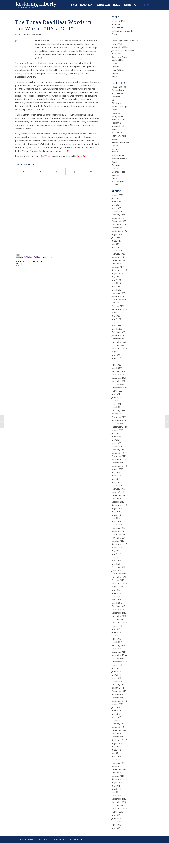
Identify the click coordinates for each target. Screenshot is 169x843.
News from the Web (121, 142)
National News (118, 60)
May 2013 (116, 714)
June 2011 (116, 789)
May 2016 (116, 596)
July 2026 (116, 198)
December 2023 (119, 299)
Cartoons (116, 96)
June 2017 (116, 554)
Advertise (116, 24)
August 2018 (117, 508)
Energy (115, 109)
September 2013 (119, 701)
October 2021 (118, 384)
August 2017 (117, 547)
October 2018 (118, 501)
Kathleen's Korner (120, 135)
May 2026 (116, 205)
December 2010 (119, 798)
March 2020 (117, 446)
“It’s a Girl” (81, 156)
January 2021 (118, 413)
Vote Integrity (118, 181)
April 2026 (116, 208)
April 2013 (116, 717)
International (118, 126)
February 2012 (118, 763)
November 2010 (119, 802)
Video (114, 178)
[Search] (135, 5)
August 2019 (117, 469)
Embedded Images (120, 106)
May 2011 (116, 792)
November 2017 (119, 537)
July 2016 (116, 590)
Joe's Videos (117, 132)
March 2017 (117, 563)
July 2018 (116, 511)
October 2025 (118, 227)
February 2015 (118, 645)
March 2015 (117, 642)
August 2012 (117, 743)
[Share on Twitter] (40, 171)
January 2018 (118, 531)
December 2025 (119, 221)
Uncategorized (118, 171)
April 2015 (116, 639)
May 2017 (116, 557)
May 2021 (116, 400)
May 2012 (116, 753)
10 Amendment (119, 87)
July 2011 (116, 785)
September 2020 (119, 426)
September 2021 (119, 387)
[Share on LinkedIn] (74, 171)
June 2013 (116, 710)
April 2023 (116, 325)
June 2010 (116, 818)
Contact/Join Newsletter (123, 31)
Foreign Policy (118, 116)
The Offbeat (117, 168)
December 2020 (119, 417)
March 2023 (117, 329)
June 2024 (116, 280)
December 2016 (119, 573)
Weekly (115, 184)
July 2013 (116, 707)
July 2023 (116, 315)
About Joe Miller (119, 21)
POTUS (115, 152)
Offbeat (115, 63)
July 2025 (116, 237)
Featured (116, 113)
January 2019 (118, 492)
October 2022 (118, 345)
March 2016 (117, 603)
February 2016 (118, 606)
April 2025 (116, 247)
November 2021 (119, 381)
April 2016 (116, 599)
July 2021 (116, 394)
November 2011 (119, 772)
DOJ (113, 100)
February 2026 (118, 214)
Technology (117, 165)
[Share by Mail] (91, 171)
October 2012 (118, 736)
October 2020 (118, 423)
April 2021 (116, 404)
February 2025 (118, 253)
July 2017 (116, 550)
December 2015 (119, 612)
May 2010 (116, 821)
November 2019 (119, 459)
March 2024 (117, 289)
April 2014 (116, 678)
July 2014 (116, 668)
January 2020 (118, 453)
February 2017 (118, 567)
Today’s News (118, 70)
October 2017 (118, 541)
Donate (115, 34)
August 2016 (117, 586)
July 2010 (116, 815)
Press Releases (118, 155)
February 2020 (118, 449)
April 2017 (116, 560)
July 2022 (116, 355)
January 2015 (118, 648)
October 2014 (118, 658)
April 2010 (116, 824)
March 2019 (117, 485)
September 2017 (119, 544)
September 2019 (119, 466)
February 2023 (118, 332)
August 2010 (117, 812)
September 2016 (119, 583)
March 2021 (117, 407)
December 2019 (119, 456)
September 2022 (119, 348)
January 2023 (118, 335)
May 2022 (116, 361)
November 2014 (119, 655)
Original (115, 149)
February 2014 (118, 684)
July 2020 (116, 433)
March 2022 (117, 368)
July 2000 (116, 828)
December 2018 (119, 495)
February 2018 (118, 528)
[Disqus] (60, 216)
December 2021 (119, 378)
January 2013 (118, 727)
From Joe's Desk (119, 119)
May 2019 (116, 479)
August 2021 (117, 390)
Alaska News (117, 27)
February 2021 (118, 410)
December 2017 (119, 534)
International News (121, 47)
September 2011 (119, 779)
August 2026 (117, 195)
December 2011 (119, 769)
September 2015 (119, 622)
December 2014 (119, 652)
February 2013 (118, 723)
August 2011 (117, 782)
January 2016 (118, 609)
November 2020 (119, 420)
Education (116, 103)
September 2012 (119, 740)
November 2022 (119, 342)
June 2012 (116, 749)
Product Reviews (119, 158)
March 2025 (117, 250)
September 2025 (119, 231)
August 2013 (117, 704)
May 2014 (116, 674)
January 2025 (118, 257)
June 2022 (116, 358)
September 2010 (119, 808)
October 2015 (118, 619)
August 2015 (117, 626)
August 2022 (117, 351)
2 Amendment (118, 90)
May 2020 (116, 439)
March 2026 (117, 211)
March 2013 (117, 720)
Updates (115, 175)
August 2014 (117, 665)
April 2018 (116, 521)
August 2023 (117, 312)
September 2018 (119, 505)
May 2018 (116, 518)
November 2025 (119, 224)
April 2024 (116, 286)
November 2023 (119, 302)
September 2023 (119, 309)
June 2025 (116, 240)
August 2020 (117, 430)
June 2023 (116, 319)
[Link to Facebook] (152, 5)
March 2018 (117, 524)
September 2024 (119, 270)
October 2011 (118, 776)
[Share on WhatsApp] (57, 171)
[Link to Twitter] (148, 5)
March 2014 (117, 681)
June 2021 (116, 397)
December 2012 (119, 730)
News (114, 139)
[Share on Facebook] (23, 171)
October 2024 (118, 267)
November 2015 (119, 616)
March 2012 (117, 759)
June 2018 (116, 515)
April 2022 (116, 364)
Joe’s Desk (116, 53)
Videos (115, 73)
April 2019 (116, 482)
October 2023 (118, 306)
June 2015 (116, 632)
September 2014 (119, 661)
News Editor (38, 34)
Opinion (115, 66)
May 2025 (116, 244)
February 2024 (118, 293)
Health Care (117, 122)
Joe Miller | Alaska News (123, 50)
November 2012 (119, 733)
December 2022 (119, 338)
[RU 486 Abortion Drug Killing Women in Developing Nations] (2, 421)
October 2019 (118, 462)
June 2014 (116, 671)
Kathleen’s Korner (120, 57)
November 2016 (119, 577)
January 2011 (118, 795)
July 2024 (116, 276)
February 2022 (118, 371)
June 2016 (116, 593)
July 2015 (116, 629)
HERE (66, 151)
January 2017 (118, 570)
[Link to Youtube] (144, 5)
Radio (114, 162)
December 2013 (119, 691)
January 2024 (118, 296)
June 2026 (116, 201)
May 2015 (116, 635)
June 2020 (116, 436)
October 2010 (118, 805)
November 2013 (119, 694)
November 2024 (119, 263)
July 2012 (116, 746)
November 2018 (119, 498)
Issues (115, 129)
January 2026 (118, 218)
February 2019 (118, 488)
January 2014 (118, 687)
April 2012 (116, 756)
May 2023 (116, 322)
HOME (115, 37)
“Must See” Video (42, 156)
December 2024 (119, 260)
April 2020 (116, 443)
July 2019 (116, 472)
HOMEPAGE (117, 44)
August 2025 (117, 234)
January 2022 (118, 374)
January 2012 (118, 766)
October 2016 (118, 580)
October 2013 (118, 697)
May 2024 (116, 283)
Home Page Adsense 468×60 (125, 40)
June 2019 (116, 475)
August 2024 (117, 273)
